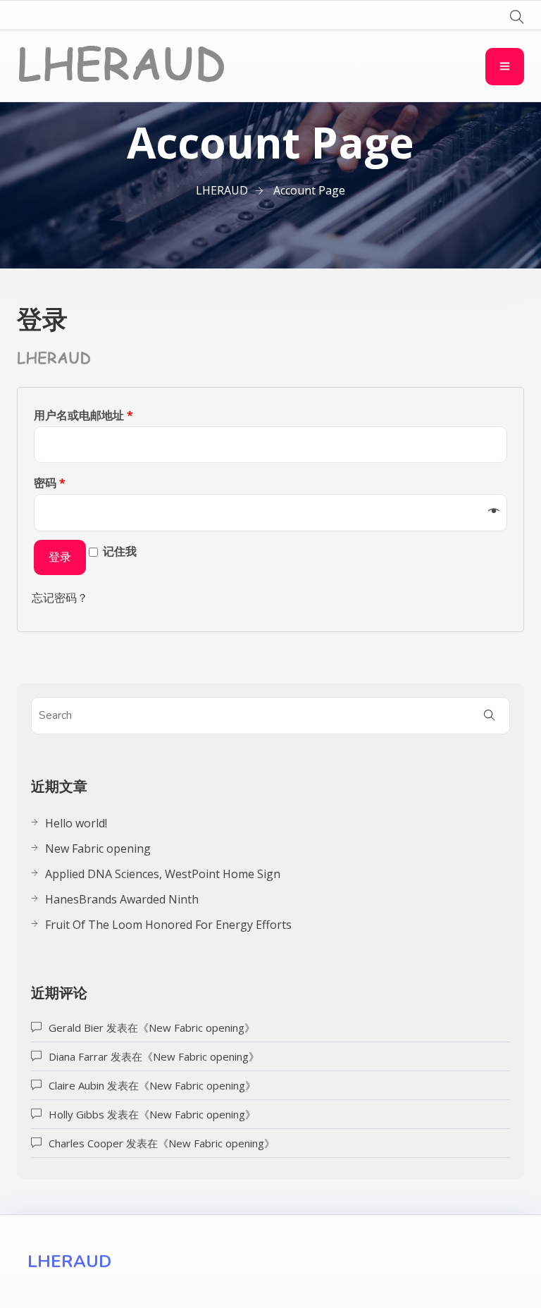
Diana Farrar (78, 1056)
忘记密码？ (60, 597)
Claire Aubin (76, 1085)
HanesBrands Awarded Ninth (122, 899)
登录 (60, 557)
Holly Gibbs (76, 1114)
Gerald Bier (76, 1027)
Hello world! (76, 823)
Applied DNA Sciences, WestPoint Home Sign (162, 874)
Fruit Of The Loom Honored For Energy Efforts (168, 924)
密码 (50, 482)
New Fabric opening (98, 848)
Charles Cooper (86, 1143)
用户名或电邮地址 (83, 415)
